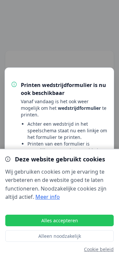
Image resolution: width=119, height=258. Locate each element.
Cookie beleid (99, 249)
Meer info (47, 196)
